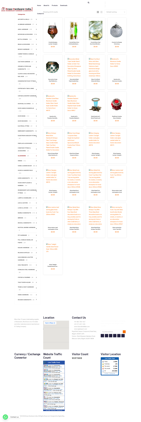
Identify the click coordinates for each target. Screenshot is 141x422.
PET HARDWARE (23, 235)
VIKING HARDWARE (25, 295)
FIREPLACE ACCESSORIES (26, 143)
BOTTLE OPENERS (24, 39)
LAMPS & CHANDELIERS (26, 198)
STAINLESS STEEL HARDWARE (26, 271)
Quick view (47, 27)
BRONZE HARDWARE (25, 49)
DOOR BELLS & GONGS (26, 104)
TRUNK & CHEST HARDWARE (26, 288)
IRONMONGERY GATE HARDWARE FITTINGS (27, 191)
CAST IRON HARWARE (25, 62)
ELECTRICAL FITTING (25, 126)
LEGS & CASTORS (24, 203)
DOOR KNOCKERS (24, 121)
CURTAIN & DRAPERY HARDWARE (27, 97)
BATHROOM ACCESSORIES (27, 34)
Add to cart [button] (47, 32)
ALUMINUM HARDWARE (26, 24)
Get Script (48, 410)
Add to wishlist (47, 22)
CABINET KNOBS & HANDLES (26, 55)
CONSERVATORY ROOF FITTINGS (27, 82)
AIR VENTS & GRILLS (25, 19)
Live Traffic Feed (54, 362)
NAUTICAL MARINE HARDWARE (26, 229)
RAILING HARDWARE (25, 248)
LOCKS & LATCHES (25, 208)
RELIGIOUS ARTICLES (25, 253)
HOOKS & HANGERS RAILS (25, 172)
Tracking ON (59, 410)
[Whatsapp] (5, 417)
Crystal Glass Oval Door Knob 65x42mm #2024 (95, 43)
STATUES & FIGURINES (25, 277)
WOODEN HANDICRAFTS (26, 300)
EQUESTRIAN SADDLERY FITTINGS (27, 137)
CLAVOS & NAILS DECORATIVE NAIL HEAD (26, 75)
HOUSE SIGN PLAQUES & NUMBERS (25, 184)
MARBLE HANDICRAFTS (26, 213)
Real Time (53, 410)
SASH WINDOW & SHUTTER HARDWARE (25, 258)
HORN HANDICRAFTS (25, 178)
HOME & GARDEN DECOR (26, 166)
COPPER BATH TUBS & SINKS (26, 90)
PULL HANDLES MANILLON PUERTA (25, 241)
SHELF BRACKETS (24, 265)
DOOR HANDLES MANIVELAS (26, 109)
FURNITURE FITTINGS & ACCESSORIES (24, 149)
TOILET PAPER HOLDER (26, 282)
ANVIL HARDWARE (25, 29)
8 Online (106, 373)
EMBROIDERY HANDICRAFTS (27, 131)
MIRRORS (22, 218)
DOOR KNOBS (23, 116)
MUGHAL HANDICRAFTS (26, 223)
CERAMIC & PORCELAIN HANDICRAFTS (24, 67)
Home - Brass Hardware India (55, 393)
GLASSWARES (23, 156)
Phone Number (80, 4)
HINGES (22, 161)
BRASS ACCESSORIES (26, 44)
